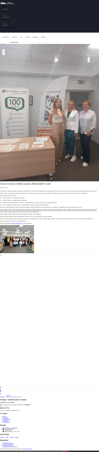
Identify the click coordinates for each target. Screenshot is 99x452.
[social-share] (49, 389)
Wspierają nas (36, 37)
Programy (27, 37)
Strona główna (6, 37)
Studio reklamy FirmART (26, 448)
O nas (21, 37)
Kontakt (43, 37)
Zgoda (65, 451)
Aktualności (14, 37)
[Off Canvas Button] (55, 31)
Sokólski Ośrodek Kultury (16, 223)
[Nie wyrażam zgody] (67, 451)
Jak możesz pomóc (14, 42)
